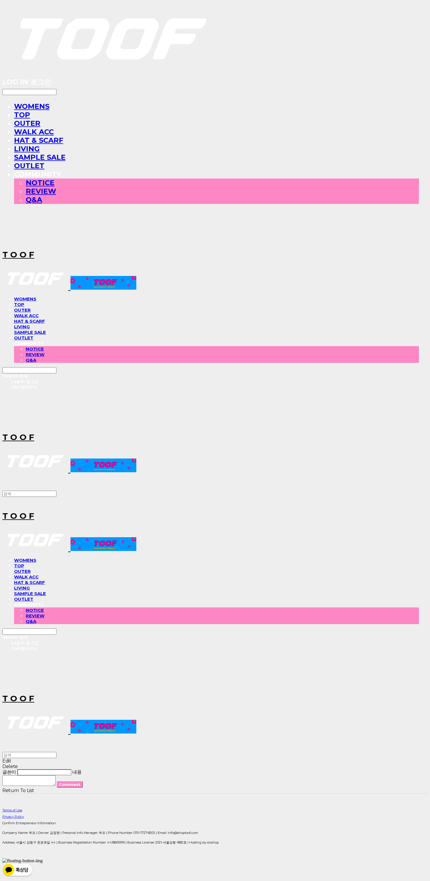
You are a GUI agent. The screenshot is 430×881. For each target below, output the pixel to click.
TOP (22, 115)
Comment (69, 784)
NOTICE (40, 182)
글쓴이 (9, 772)
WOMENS (31, 106)
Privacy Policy (13, 817)
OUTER (27, 123)
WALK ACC (34, 132)
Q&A (34, 199)
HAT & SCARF (38, 140)
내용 (76, 772)
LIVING (27, 149)
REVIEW (41, 191)
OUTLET (29, 166)
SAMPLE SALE (40, 157)
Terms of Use (12, 810)
